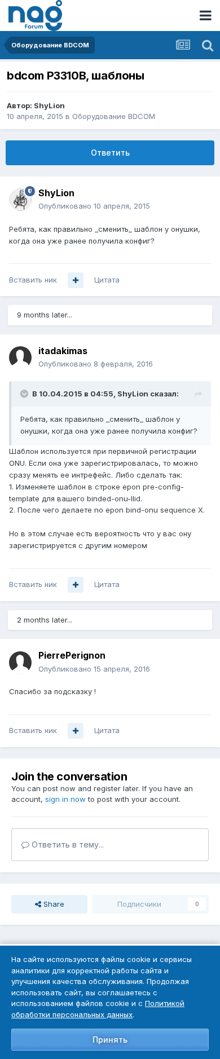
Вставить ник (33, 279)
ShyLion (49, 105)
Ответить (110, 152)
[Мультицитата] (75, 280)
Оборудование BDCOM (113, 116)
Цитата (107, 279)
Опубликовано (94, 205)
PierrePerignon (71, 655)
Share (52, 903)
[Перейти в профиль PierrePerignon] (20, 662)
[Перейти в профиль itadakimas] (20, 357)
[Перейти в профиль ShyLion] (20, 199)
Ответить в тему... (66, 844)
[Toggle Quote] (25, 393)
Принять (110, 1039)
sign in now (65, 799)
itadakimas (62, 350)
